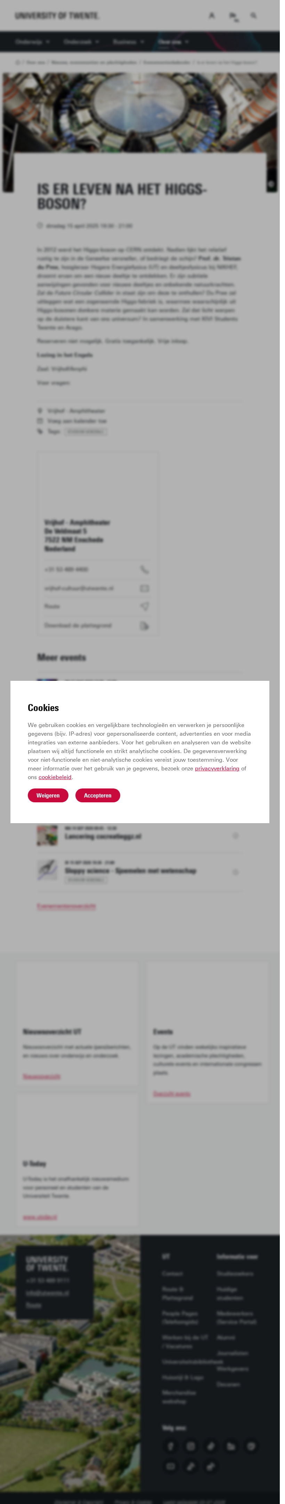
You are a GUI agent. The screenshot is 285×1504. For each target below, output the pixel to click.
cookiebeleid (55, 777)
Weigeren (48, 795)
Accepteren (98, 795)
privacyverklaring (217, 768)
